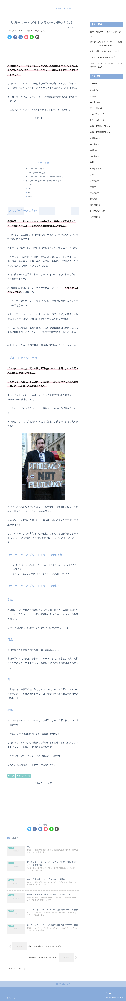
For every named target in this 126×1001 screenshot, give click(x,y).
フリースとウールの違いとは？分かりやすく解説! (106, 65)
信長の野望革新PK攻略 (100, 132)
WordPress (95, 102)
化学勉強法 (95, 138)
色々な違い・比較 (24, 776)
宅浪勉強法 (95, 156)
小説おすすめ (96, 168)
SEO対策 (94, 90)
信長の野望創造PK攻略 (100, 126)
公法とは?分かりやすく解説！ (103, 57)
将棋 (92, 162)
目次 (39, 163)
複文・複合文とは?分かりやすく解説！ (105, 34)
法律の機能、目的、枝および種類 (105, 51)
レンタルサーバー (98, 120)
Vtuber (93, 96)
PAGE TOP (64, 984)
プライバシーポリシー (113, 993)
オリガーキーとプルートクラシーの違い (43, 180)
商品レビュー (96, 150)
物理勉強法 (95, 199)
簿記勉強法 (95, 205)
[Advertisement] (43, 48)
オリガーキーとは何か (35, 168)
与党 (30, 188)
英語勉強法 (95, 217)
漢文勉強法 (95, 192)
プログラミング (97, 114)
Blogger (93, 84)
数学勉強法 (95, 180)
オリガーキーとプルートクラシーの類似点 (44, 176)
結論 (30, 196)
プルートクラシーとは (35, 172)
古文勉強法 (95, 144)
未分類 (12, 776)
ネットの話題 (96, 108)
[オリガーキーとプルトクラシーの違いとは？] (20, 37)
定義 (30, 184)
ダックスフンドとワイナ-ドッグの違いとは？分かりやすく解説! (106, 43)
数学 (92, 174)
